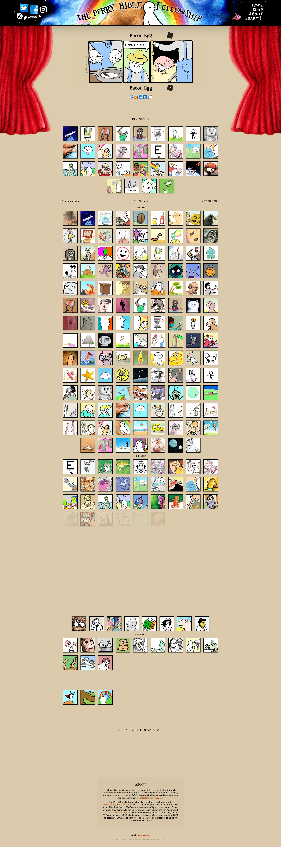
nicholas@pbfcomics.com (150, 798)
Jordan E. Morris (117, 812)
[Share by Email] (150, 98)
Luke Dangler (144, 835)
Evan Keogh (127, 804)
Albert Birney (109, 804)
